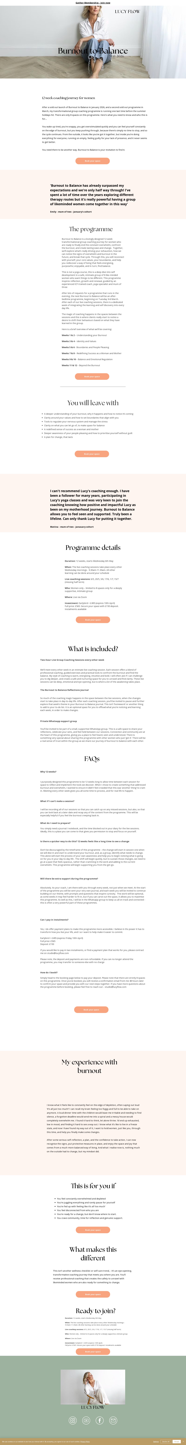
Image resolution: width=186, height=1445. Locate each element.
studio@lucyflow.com (58, 953)
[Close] (183, 1441)
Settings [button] (156, 1441)
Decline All (165, 1441)
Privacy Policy (85, 1441)
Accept (176, 1441)
